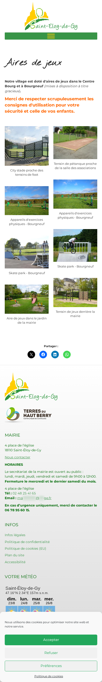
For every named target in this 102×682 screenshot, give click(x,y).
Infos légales (15, 535)
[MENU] (51, 36)
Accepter (51, 639)
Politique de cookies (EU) (25, 548)
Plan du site (14, 555)
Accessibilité (15, 562)
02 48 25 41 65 (24, 493)
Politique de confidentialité (27, 542)
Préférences (51, 666)
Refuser (51, 652)
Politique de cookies (48, 676)
